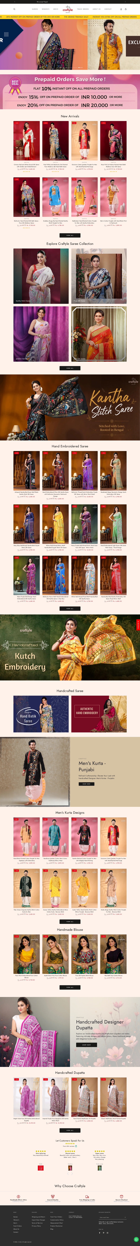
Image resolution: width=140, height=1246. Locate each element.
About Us (16, 1229)
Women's (16, 1220)
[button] (14, 9)
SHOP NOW (86, 784)
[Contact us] (136, 1239)
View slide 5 (80, 66)
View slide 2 (65, 66)
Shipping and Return (38, 1217)
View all (70, 235)
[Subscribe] (126, 1217)
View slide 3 (70, 66)
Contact (15, 1232)
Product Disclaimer (56, 1226)
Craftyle (20, 1242)
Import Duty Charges (38, 1220)
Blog (51, 1229)
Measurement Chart (56, 1223)
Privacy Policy (36, 1226)
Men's (15, 1223)
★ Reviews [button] (138, 625)
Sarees (15, 1217)
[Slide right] (125, 2)
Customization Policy (57, 1220)
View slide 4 (75, 66)
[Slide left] (14, 2)
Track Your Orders (56, 1217)
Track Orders (17, 1226)
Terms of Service (37, 1223)
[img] (70, 1143)
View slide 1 (59, 66)
